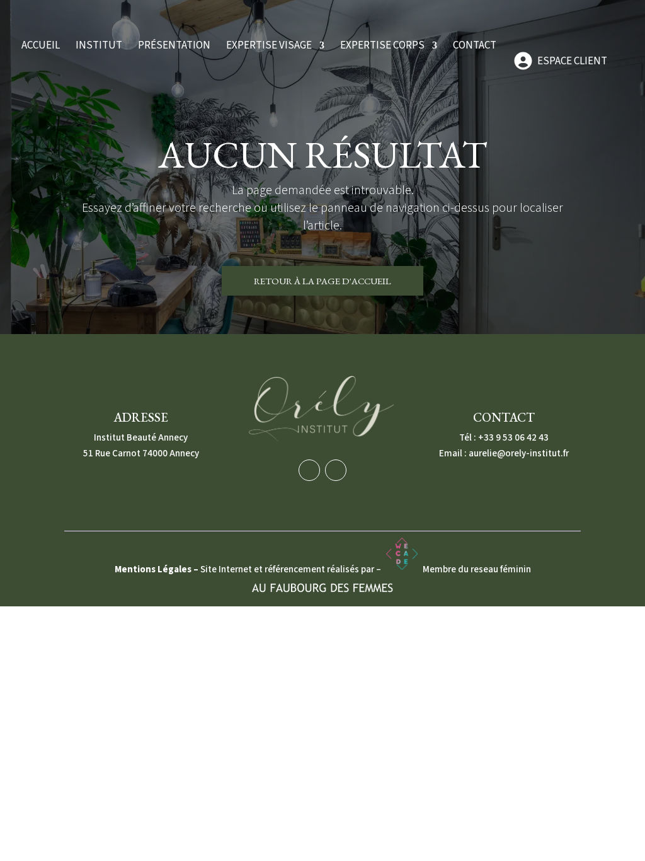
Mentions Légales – (157, 569)
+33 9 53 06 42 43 (513, 437)
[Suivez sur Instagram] (335, 470)
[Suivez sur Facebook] (309, 470)
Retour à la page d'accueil (322, 281)
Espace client (572, 61)
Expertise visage (269, 47)
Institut (99, 47)
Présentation (174, 47)
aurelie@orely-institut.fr (519, 453)
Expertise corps (382, 47)
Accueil (40, 47)
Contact (474, 47)
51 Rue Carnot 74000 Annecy (141, 453)
